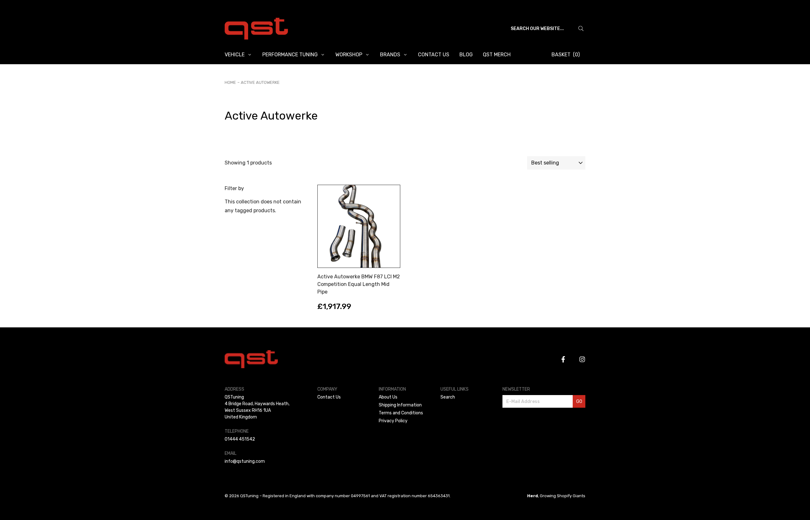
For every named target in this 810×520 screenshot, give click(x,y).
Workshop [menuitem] (348, 55)
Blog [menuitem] (466, 55)
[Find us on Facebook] (563, 359)
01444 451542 (240, 439)
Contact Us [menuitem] (433, 55)
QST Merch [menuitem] (497, 55)
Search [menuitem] (447, 397)
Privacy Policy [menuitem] (393, 421)
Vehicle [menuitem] (235, 55)
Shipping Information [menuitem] (400, 405)
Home (230, 82)
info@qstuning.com (245, 461)
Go (579, 401)
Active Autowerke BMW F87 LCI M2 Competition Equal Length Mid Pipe (358, 284)
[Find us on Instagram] (582, 359)
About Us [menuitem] (388, 397)
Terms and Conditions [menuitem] (401, 413)
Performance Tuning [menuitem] (290, 55)
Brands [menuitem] (390, 55)
